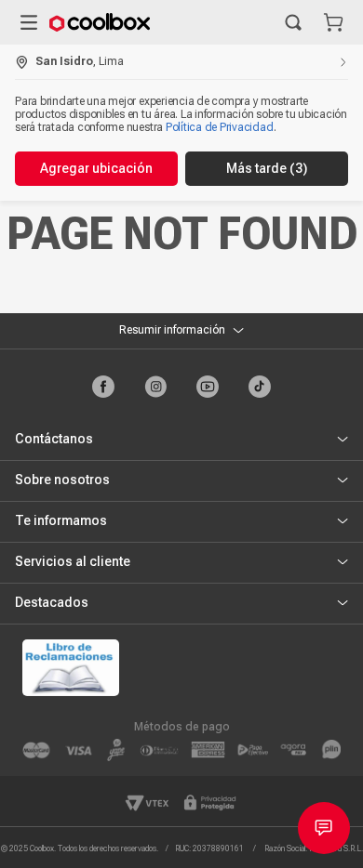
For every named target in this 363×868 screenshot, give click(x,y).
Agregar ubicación (96, 168)
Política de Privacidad (220, 127)
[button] (293, 22)
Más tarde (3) (266, 168)
